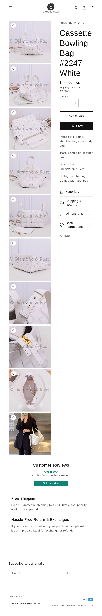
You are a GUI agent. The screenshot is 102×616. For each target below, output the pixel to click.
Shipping (64, 87)
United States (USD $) (24, 603)
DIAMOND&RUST (67, 605)
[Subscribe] (67, 573)
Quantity (64, 96)
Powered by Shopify (84, 605)
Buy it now (77, 125)
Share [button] (67, 236)
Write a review (51, 483)
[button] (10, 8)
